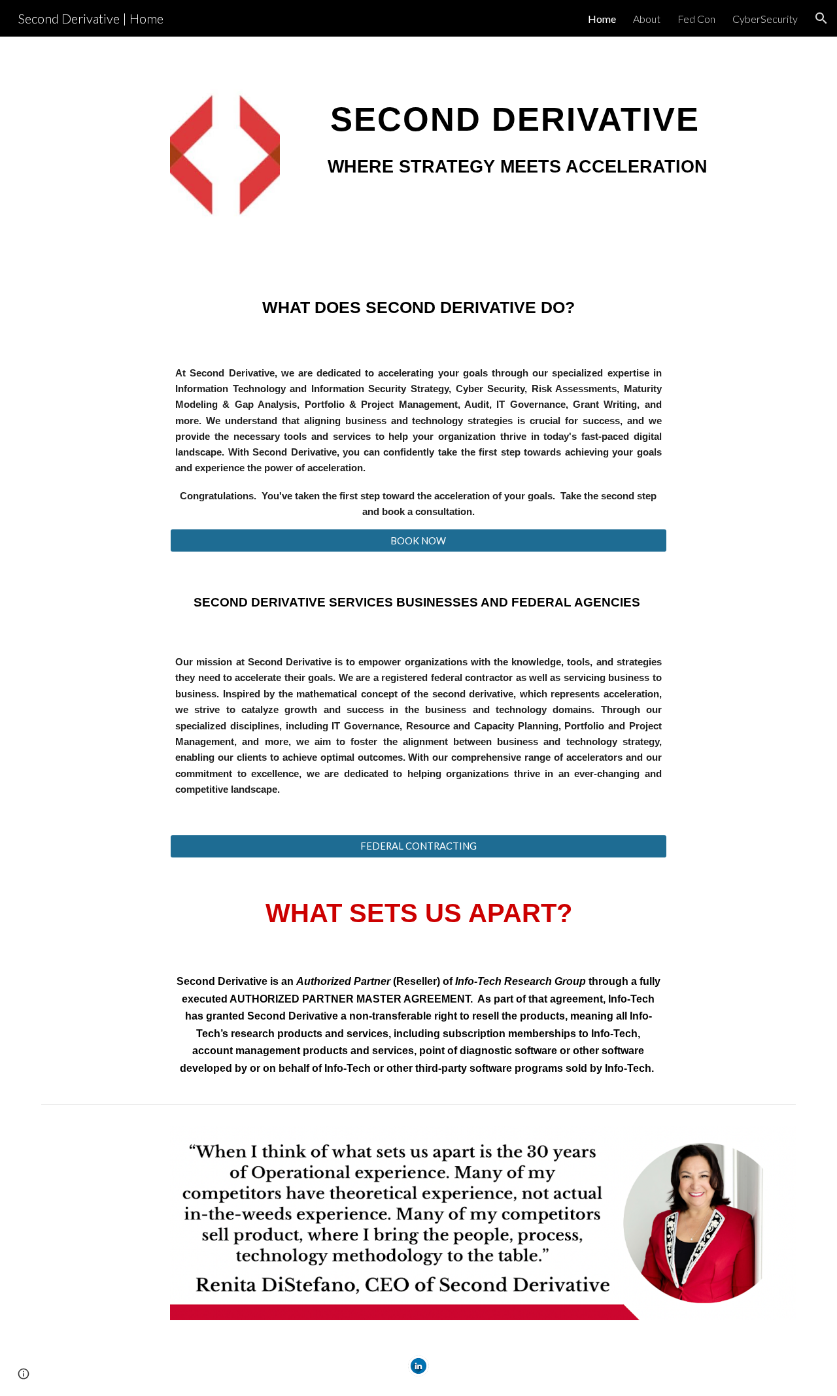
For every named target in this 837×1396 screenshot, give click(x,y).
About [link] (646, 18)
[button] (821, 18)
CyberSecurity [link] (765, 18)
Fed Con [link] (696, 18)
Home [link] (602, 18)
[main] (515, 142)
